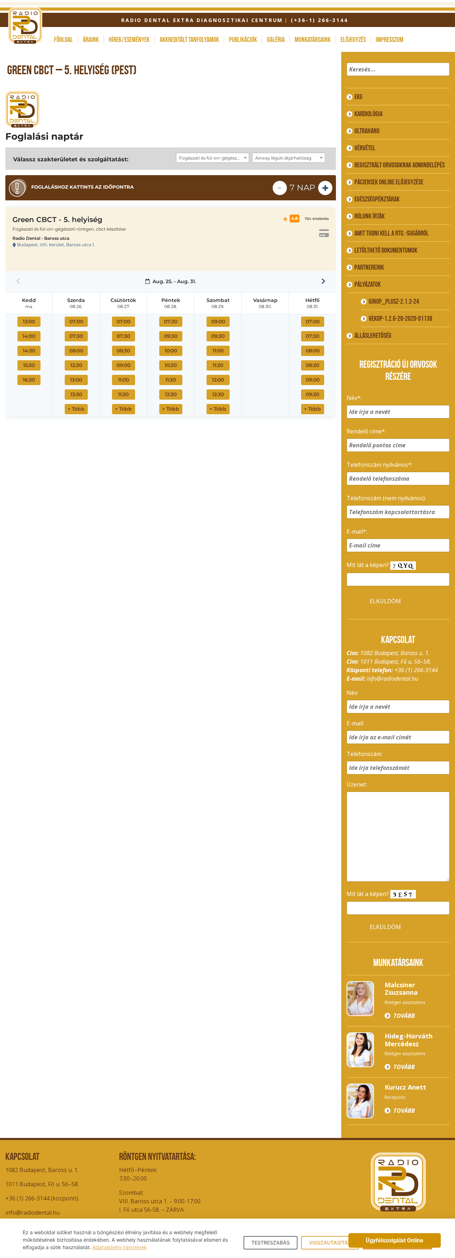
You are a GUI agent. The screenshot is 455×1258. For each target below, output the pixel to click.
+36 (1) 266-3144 (416, 670)
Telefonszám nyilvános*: (379, 465)
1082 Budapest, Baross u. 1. (42, 1170)
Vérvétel (364, 148)
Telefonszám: (364, 754)
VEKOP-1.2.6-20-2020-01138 (400, 318)
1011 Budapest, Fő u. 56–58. (42, 1184)
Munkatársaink (313, 39)
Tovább (404, 1016)
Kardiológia (368, 114)
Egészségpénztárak (377, 199)
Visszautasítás (330, 1243)
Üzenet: (357, 784)
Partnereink (369, 267)
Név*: (354, 398)
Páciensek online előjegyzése (388, 182)
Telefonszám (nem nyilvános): (386, 498)
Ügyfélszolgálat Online (394, 1240)
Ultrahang (367, 131)
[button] (443, 78)
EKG (358, 97)
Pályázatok (367, 284)
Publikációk (243, 39)
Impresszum (389, 39)
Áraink (91, 39)
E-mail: (355, 723)
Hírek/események (129, 39)
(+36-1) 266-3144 (319, 20)
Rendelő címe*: (366, 431)
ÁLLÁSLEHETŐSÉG (372, 335)
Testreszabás (270, 1243)
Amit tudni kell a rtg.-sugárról (391, 233)
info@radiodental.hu (392, 678)
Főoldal (63, 39)
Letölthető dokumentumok (385, 250)
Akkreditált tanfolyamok (189, 39)
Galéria (276, 39)
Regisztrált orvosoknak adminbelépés (399, 165)
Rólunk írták (369, 216)
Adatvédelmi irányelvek (119, 1247)
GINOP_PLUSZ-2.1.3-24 (394, 301)
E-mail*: (357, 531)
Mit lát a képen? (368, 565)
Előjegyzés (353, 39)
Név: (352, 693)
